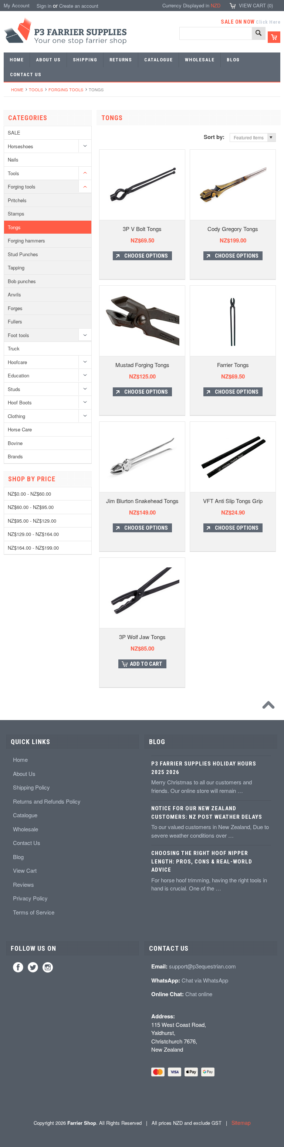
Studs (14, 389)
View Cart (25, 870)
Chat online (198, 994)
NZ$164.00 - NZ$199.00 (33, 547)
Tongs (14, 227)
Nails (13, 159)
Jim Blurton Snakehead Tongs (142, 501)
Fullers (15, 321)
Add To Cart (146, 664)
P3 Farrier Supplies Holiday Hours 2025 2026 (203, 768)
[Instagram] (48, 967)
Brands (15, 456)
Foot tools (18, 335)
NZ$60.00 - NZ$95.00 (31, 506)
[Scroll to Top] (270, 707)
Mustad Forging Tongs (142, 365)
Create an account (78, 5)
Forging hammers (26, 240)
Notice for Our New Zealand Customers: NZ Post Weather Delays (206, 812)
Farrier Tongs (233, 365)
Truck (14, 348)
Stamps (16, 213)
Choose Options (146, 255)
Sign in (44, 5)
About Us (24, 773)
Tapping (16, 267)
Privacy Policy (30, 898)
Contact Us (26, 842)
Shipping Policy (31, 787)
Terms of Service (33, 912)
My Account (17, 5)
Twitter (33, 967)
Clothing (16, 416)
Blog (18, 857)
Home (17, 89)
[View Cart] (274, 37)
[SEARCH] (258, 33)
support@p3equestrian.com (202, 966)
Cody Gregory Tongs (232, 229)
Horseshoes (20, 146)
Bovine (15, 443)
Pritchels (17, 200)
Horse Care (20, 429)
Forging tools (65, 89)
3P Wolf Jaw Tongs (142, 637)
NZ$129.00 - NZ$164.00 (33, 533)
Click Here (268, 22)
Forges (15, 308)
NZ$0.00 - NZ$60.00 (29, 493)
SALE (14, 132)
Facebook (18, 967)
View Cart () (256, 5)
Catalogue (25, 815)
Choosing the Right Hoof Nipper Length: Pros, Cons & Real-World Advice (201, 861)
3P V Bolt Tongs (142, 229)
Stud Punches (23, 254)
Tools (36, 89)
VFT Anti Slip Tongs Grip (233, 501)
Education (18, 375)
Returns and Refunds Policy (47, 801)
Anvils (14, 294)
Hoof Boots (20, 402)
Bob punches (22, 281)
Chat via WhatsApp (205, 980)
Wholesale (25, 829)
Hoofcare (17, 362)
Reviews (23, 884)
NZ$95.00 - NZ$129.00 (32, 520)
